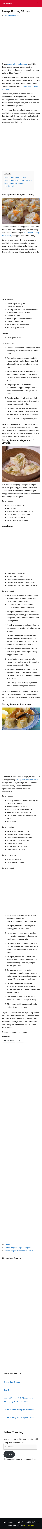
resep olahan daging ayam (17, 64)
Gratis (9, 1454)
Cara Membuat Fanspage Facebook (19, 1409)
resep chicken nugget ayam (27, 780)
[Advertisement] (21, 41)
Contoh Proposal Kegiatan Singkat (18, 1248)
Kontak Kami (28, 1525)
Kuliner (7, 1244)
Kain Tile (7, 1390)
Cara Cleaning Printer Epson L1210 (19, 1417)
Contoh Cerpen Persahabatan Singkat (19, 1251)
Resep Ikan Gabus (12, 1382)
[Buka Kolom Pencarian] (37, 3)
